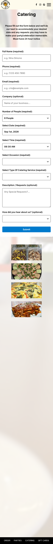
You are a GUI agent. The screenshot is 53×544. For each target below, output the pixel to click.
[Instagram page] (40, 4)
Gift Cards (43, 540)
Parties (18, 540)
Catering (30, 540)
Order (7, 540)
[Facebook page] (36, 4)
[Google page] (44, 4)
